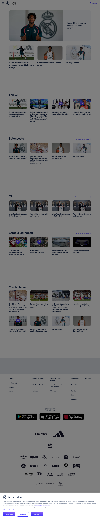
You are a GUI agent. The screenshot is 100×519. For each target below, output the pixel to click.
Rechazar (36, 514)
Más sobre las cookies (9, 510)
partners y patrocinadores (42, 505)
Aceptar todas (9, 514)
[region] (50, 506)
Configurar (23, 514)
